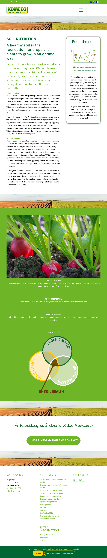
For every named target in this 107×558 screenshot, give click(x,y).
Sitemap (43, 540)
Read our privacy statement (59, 553)
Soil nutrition (44, 507)
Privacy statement (46, 535)
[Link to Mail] (91, 10)
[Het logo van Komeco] (17, 10)
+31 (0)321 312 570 (14, 488)
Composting (44, 510)
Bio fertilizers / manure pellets (51, 490)
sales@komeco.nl (13, 491)
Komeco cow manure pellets (50, 496)
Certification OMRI (46, 513)
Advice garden (45, 504)
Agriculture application (48, 502)
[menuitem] (79, 10)
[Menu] (79, 10)
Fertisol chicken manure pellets (51, 493)
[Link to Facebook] (98, 10)
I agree (38, 553)
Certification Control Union (49, 516)
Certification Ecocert (47, 518)
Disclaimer (43, 537)
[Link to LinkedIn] (95, 10)
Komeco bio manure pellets (50, 499)
